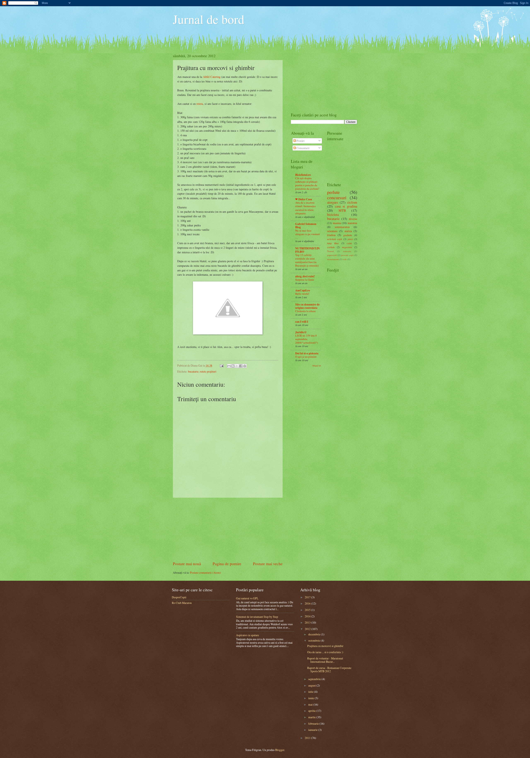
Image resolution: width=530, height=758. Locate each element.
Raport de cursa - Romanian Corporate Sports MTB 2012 (329, 669)
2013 (308, 622)
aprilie (312, 711)
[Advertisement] (228, 529)
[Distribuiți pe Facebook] (241, 366)
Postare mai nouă (187, 563)
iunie (311, 698)
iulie (311, 692)
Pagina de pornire (227, 563)
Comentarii (303, 148)
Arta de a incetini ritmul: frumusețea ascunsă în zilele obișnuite (305, 208)
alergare (332, 202)
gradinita (347, 235)
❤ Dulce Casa (303, 199)
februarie (313, 723)
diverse (353, 219)
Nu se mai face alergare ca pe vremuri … (307, 234)
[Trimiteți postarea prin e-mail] (221, 365)
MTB (342, 210)
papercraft (332, 255)
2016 (308, 603)
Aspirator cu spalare (247, 635)
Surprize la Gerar (304, 279)
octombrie (314, 640)
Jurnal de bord (208, 19)
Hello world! (302, 294)
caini (349, 243)
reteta (199, 104)
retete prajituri (208, 371)
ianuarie (313, 730)
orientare (332, 231)
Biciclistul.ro (303, 175)
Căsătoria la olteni (305, 311)
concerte (347, 251)
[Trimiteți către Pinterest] (245, 366)
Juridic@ (301, 332)
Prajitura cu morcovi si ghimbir (325, 646)
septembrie (315, 679)
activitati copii (334, 239)
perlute (333, 192)
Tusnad (330, 251)
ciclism (352, 202)
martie (312, 717)
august (312, 685)
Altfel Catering (211, 77)
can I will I (301, 322)
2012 (308, 629)
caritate (331, 247)
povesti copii (347, 255)
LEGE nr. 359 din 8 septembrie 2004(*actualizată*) (306, 339)
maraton (352, 223)
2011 (308, 738)
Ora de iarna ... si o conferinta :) (325, 652)
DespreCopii (179, 597)
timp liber (333, 243)
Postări (300, 141)
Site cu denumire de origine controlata (307, 306)
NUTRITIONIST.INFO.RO (307, 250)
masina (337, 223)
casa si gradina (346, 206)
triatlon (331, 235)
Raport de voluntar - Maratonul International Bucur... (325, 660)
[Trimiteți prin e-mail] (229, 366)
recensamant (333, 259)
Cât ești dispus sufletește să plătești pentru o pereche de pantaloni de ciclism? (307, 183)
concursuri (336, 197)
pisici (350, 239)
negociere (347, 247)
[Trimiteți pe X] (237, 366)
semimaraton (342, 227)
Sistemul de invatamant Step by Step (257, 617)
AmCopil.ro (302, 290)
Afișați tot (316, 365)
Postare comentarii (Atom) (205, 573)
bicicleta (333, 214)
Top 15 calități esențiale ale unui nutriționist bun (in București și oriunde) (307, 260)
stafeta (348, 231)
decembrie (314, 634)
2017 (308, 597)
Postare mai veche (268, 563)
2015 (308, 610)
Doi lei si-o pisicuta (306, 353)
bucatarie (193, 371)
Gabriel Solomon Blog (305, 225)
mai (310, 704)
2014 (308, 616)
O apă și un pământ (306, 356)
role (345, 259)
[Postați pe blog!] (233, 366)
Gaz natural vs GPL (247, 598)
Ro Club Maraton (182, 603)
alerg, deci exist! (305, 276)
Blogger (279, 750)
